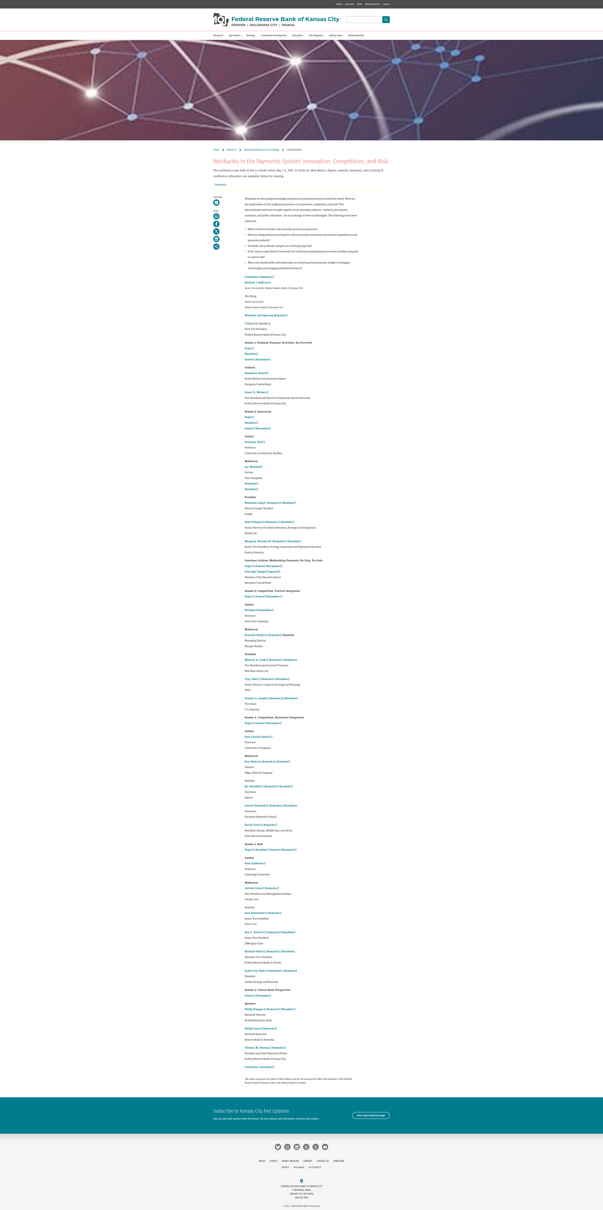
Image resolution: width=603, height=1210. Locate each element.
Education (297, 35)
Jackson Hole (335, 35)
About (339, 4)
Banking (250, 35)
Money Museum (372, 4)
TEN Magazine (316, 35)
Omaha (288, 25)
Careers (386, 4)
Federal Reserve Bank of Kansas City (285, 19)
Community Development (273, 35)
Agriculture (234, 35)
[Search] (386, 19)
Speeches (349, 4)
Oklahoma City (264, 25)
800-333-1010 (301, 1197)
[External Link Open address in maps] (301, 1181)
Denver (238, 25)
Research (218, 35)
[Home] (221, 20)
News (359, 4)
